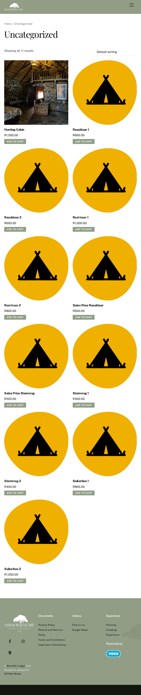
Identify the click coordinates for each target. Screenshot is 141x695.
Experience (113, 634)
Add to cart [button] (15, 141)
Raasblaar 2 (12, 217)
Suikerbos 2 (12, 569)
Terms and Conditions (51, 639)
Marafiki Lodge (16, 665)
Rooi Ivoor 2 (12, 305)
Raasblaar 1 (81, 129)
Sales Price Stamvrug (19, 393)
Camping (111, 629)
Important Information (52, 644)
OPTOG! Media (12, 673)
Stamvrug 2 (12, 481)
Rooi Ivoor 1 (80, 217)
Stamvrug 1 (81, 393)
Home (8, 23)
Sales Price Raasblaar (88, 305)
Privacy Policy (46, 624)
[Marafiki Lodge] (13, 9)
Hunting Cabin (14, 129)
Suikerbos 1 (81, 481)
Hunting (111, 624)
